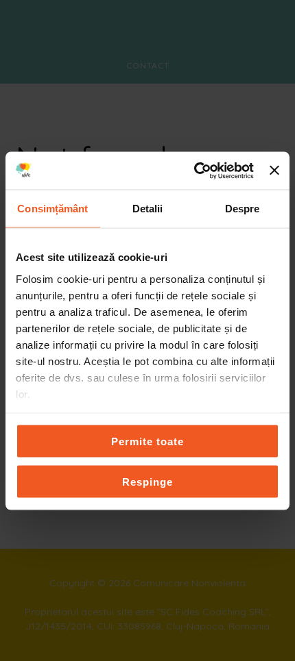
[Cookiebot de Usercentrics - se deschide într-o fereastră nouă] (194, 170)
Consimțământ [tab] (52, 208)
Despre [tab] (242, 208)
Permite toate (147, 441)
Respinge (147, 481)
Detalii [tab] (147, 208)
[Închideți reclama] (274, 170)
